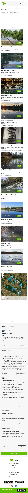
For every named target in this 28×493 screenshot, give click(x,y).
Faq (14, 479)
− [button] (3, 276)
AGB (14, 467)
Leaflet (3, 297)
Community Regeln (14, 474)
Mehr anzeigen (14, 453)
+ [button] (3, 274)
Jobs (14, 470)
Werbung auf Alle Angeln (14, 472)
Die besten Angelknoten (14, 476)
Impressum (14, 465)
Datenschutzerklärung (14, 463)
